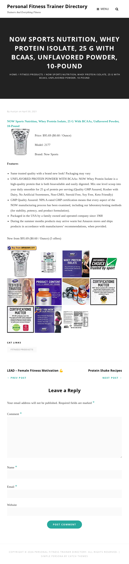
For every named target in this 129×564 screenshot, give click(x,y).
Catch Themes (78, 556)
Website (12, 505)
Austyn (14, 111)
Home (13, 74)
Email (12, 486)
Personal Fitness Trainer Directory (47, 6)
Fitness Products (31, 74)
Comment (14, 414)
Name (12, 467)
